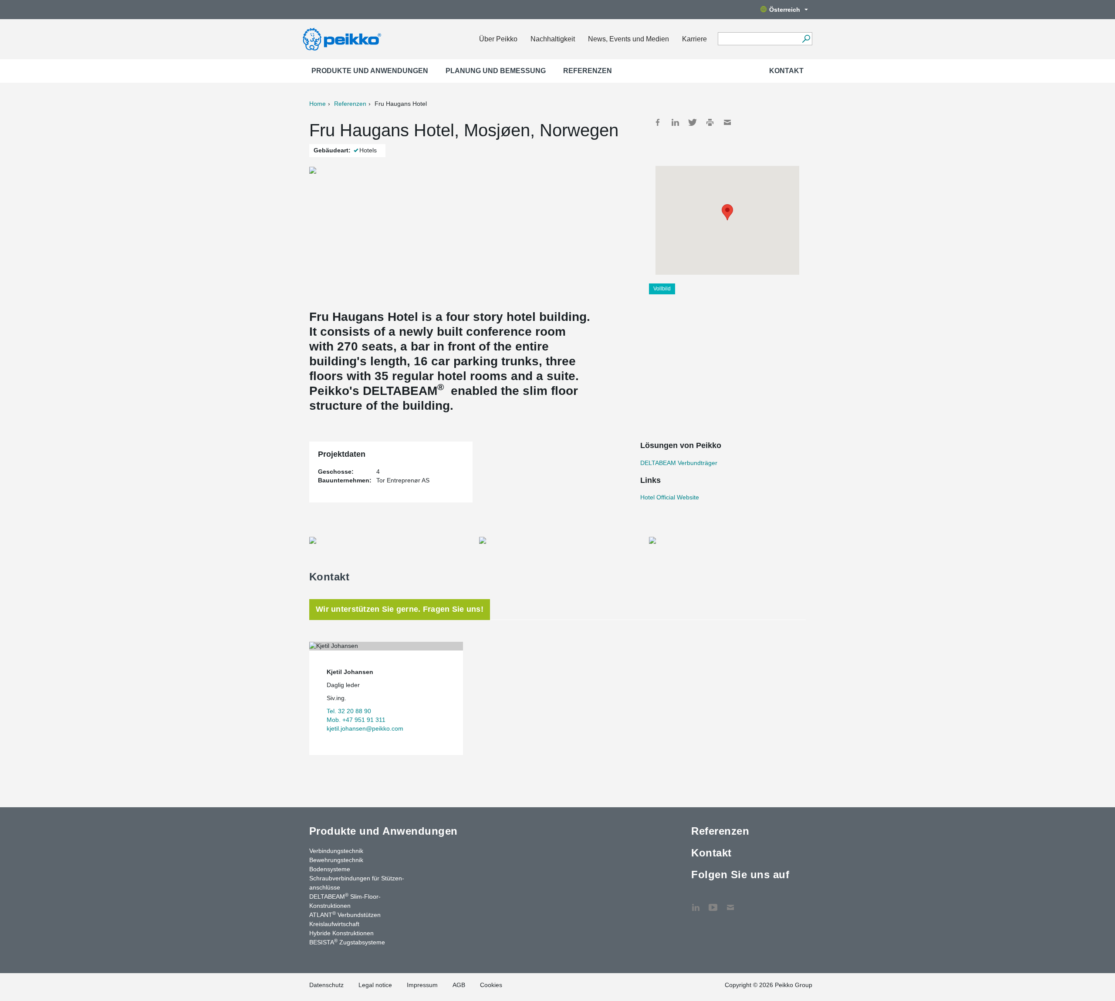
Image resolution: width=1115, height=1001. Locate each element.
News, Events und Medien (628, 39)
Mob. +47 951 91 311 (356, 719)
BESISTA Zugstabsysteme (347, 942)
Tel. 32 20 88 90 (349, 711)
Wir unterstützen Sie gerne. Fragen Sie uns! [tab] (399, 609)
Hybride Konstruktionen (341, 933)
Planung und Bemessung (496, 70)
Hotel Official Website (669, 497)
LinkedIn (675, 122)
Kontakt (786, 70)
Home (317, 103)
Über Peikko (498, 39)
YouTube (713, 903)
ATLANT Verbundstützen (345, 914)
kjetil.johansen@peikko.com (365, 728)
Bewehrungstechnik (336, 859)
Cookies (491, 984)
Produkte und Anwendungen (369, 70)
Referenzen (587, 70)
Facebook (657, 122)
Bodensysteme (329, 869)
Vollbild (662, 289)
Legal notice (375, 984)
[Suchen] (806, 39)
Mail (727, 122)
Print (710, 122)
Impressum (422, 984)
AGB (459, 984)
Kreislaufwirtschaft (334, 923)
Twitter (692, 122)
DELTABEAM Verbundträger (678, 462)
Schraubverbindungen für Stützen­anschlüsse (356, 883)
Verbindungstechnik (336, 850)
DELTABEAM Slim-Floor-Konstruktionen (345, 900)
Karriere (694, 39)
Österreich (784, 9)
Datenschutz (326, 984)
